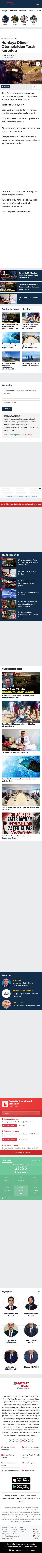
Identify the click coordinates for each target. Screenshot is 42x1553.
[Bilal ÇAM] (6, 983)
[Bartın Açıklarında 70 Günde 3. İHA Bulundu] (31, 357)
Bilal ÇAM (17, 980)
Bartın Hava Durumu (32, 1447)
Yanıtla (8, 435)
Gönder (6, 409)
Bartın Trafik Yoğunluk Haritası (31, 1456)
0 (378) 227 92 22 (10, 1139)
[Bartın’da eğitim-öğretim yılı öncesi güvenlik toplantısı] (31, 337)
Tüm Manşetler (30, 1463)
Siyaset (22, 11)
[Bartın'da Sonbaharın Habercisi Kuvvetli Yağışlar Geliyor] (11, 337)
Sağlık (19, 1498)
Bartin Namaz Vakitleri (7, 1456)
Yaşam (38, 11)
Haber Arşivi (29, 1470)
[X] (15, 1440)
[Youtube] (23, 1440)
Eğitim (4, 1498)
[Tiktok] (27, 1440)
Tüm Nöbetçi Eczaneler (22, 1152)
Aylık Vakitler (8, 1198)
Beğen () (16, 435)
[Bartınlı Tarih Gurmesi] (6, 993)
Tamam (32, 1550)
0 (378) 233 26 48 (10, 1125)
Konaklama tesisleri (12, 1536)
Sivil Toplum (28, 1498)
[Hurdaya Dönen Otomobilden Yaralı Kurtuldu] (21, 72)
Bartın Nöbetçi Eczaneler (8, 1448)
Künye (15, 1534)
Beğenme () (27, 435)
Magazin (5, 1534)
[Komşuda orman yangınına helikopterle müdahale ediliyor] (11, 357)
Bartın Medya (7, 1538)
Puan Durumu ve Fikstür (8, 1464)
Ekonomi (11, 1498)
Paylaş (6, 86)
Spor (31, 11)
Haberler (5, 39)
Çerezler (25, 1550)
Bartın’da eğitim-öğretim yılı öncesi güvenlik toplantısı (29, 346)
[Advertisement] (21, 168)
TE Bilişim (36, 1534)
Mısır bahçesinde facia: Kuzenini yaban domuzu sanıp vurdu (11, 326)
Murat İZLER (18, 1003)
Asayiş (5, 11)
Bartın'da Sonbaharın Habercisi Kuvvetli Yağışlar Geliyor (10, 346)
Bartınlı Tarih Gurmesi (23, 991)
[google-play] (21, 1487)
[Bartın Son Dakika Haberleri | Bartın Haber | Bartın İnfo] (9, 4)
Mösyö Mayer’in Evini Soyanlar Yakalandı (25, 995)
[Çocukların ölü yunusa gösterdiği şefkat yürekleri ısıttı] (31, 318)
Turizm (37, 1498)
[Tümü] (39, 975)
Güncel (13, 11)
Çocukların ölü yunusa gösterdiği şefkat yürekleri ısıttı (30, 326)
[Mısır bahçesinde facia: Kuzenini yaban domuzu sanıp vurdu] (11, 318)
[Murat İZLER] (6, 1004)
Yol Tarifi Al (23, 1125)
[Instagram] (19, 1440)
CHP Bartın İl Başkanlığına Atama (26, 1006)
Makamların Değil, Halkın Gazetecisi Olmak (23, 984)
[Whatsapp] (31, 1440)
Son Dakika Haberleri (11, 1470)
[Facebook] (11, 1440)
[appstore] (21, 1480)
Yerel (21, 1501)
